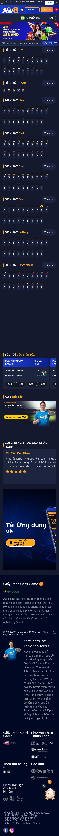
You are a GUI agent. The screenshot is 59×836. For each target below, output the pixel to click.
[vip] (50, 794)
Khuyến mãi (33, 18)
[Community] (22, 10)
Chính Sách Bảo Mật (17, 820)
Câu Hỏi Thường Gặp (36, 812)
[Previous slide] (3, 30)
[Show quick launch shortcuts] (50, 782)
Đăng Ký (47, 10)
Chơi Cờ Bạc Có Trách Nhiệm (22, 823)
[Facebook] (4, 771)
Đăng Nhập (32, 10)
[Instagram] (8, 771)
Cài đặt (49, 2)
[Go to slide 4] (32, 38)
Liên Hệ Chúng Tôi (16, 815)
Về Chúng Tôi (11, 812)
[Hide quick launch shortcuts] (44, 786)
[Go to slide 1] (26, 38)
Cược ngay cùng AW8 (16, 417)
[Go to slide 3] (30, 38)
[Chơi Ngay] (4, 90)
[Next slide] (55, 30)
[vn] (56, 10)
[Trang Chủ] (10, 9)
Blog (34, 815)
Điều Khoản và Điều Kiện (20, 818)
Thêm (49, 18)
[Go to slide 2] (28, 38)
